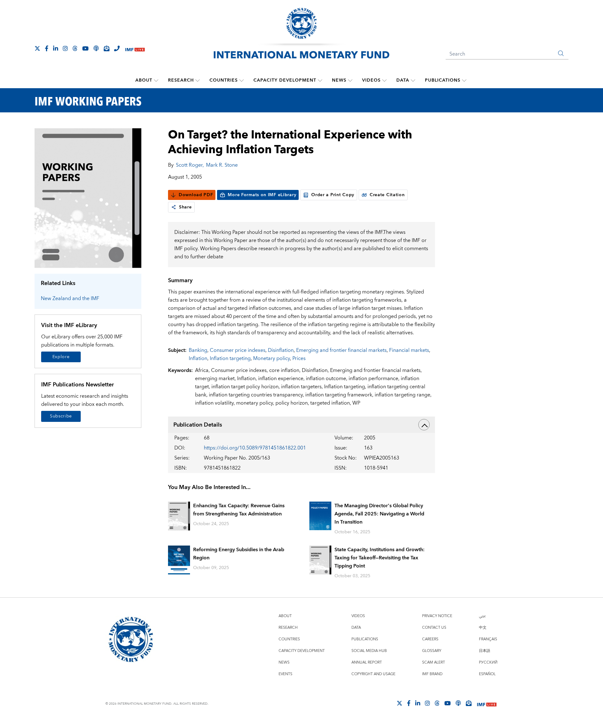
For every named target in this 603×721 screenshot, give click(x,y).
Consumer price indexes (237, 350)
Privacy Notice (437, 616)
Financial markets (409, 350)
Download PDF (196, 195)
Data (402, 80)
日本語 (484, 651)
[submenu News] (350, 80)
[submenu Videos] (384, 80)
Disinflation (281, 350)
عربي (482, 616)
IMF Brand (432, 674)
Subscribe (61, 416)
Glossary (431, 651)
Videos (371, 80)
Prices (299, 358)
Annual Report (366, 662)
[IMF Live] (135, 49)
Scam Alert (433, 662)
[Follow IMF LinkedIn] (55, 48)
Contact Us (434, 627)
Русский (488, 662)
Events (285, 674)
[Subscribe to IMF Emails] (106, 48)
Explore (61, 357)
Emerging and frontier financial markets (341, 350)
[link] (174, 207)
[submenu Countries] (241, 80)
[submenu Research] (197, 80)
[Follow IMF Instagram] (65, 48)
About (143, 80)
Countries (223, 80)
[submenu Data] (413, 80)
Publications (442, 80)
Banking (198, 350)
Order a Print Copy (332, 195)
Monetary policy (271, 358)
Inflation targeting (230, 358)
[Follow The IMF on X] (37, 48)
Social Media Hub (369, 651)
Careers (430, 639)
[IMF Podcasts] (458, 703)
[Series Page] (88, 197)
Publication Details (197, 425)
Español (487, 674)
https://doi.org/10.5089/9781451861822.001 (255, 448)
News (339, 80)
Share (185, 207)
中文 (482, 627)
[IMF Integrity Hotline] (117, 48)
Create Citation (387, 195)
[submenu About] (156, 80)
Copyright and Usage (373, 674)
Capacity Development (284, 80)
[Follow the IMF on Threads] (75, 48)
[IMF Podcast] (96, 48)
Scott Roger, (190, 165)
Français (488, 639)
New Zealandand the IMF (70, 298)
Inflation (198, 358)
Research (181, 80)
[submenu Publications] (464, 80)
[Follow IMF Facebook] (46, 48)
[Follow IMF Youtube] (85, 48)
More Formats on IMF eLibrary (262, 195)
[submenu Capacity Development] (320, 80)
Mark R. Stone (222, 165)
